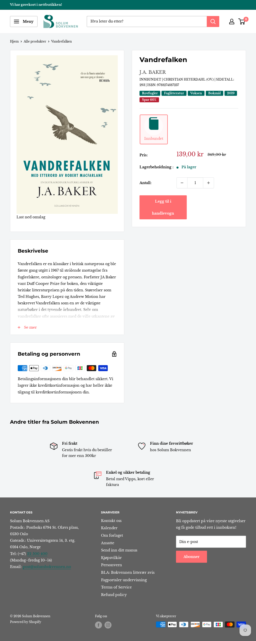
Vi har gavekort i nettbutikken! (36, 5)
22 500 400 (37, 553)
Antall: (146, 183)
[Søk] (213, 21)
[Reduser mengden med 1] (182, 183)
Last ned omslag (30, 217)
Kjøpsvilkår (111, 557)
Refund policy (114, 594)
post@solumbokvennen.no (47, 566)
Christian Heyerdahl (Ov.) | (190, 79)
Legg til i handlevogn (163, 207)
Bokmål (214, 93)
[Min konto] (231, 21)
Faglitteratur (174, 93)
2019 (230, 93)
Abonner (192, 556)
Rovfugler (150, 93)
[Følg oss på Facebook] (98, 624)
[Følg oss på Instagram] (108, 624)
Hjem (14, 41)
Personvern (111, 565)
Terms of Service (116, 587)
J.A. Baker (153, 72)
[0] (242, 22)
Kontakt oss (111, 520)
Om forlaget (112, 535)
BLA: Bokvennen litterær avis (127, 572)
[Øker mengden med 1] (208, 183)
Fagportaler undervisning (124, 580)
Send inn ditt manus (119, 550)
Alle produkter (35, 41)
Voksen (196, 93)
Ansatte (107, 543)
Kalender (109, 528)
